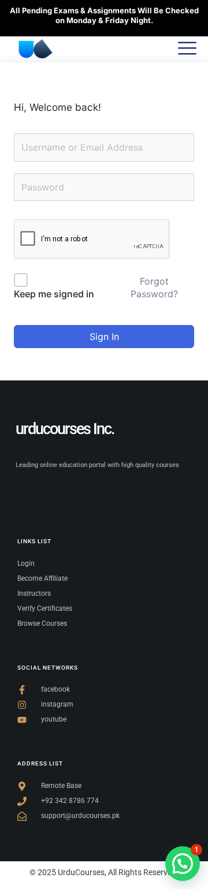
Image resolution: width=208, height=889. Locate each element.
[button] (182, 863)
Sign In (104, 336)
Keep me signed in (54, 294)
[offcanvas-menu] (187, 49)
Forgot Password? (154, 287)
